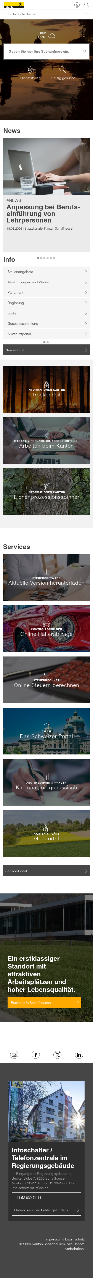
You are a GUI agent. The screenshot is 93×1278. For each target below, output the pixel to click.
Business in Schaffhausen (31, 1002)
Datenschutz (75, 1239)
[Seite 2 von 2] (48, 340)
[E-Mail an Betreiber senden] (14, 1055)
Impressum (54, 1239)
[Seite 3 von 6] (44, 256)
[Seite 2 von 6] (41, 256)
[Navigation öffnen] (87, 16)
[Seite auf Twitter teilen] (57, 1055)
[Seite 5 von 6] (51, 256)
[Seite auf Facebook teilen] (36, 1055)
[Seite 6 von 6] (54, 256)
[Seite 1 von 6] (38, 256)
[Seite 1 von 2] (44, 340)
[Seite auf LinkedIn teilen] (79, 1055)
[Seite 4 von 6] (48, 256)
